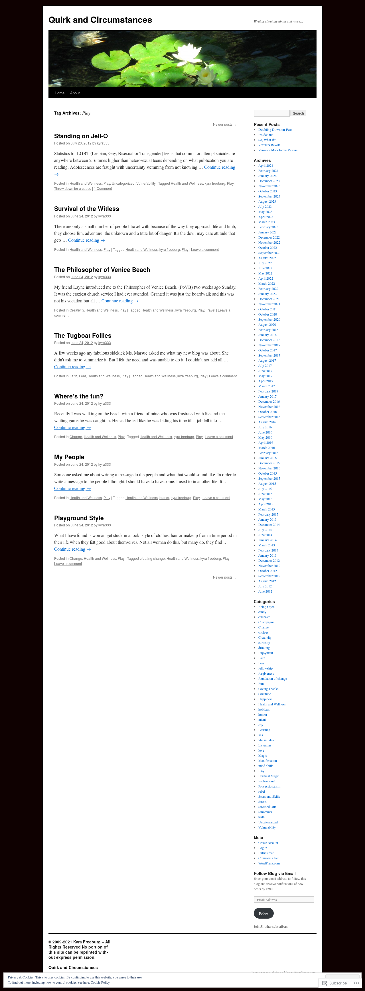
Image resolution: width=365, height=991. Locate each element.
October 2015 (267, 473)
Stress (262, 801)
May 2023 (265, 211)
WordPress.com (269, 863)
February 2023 (268, 227)
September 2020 (269, 319)
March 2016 (266, 447)
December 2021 (269, 298)
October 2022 (267, 247)
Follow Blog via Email (275, 873)
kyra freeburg (215, 183)
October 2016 (267, 411)
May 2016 (265, 437)
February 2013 (268, 550)
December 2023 (269, 180)
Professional (266, 781)
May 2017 (265, 375)
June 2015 (265, 493)
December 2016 (269, 401)
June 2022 (265, 268)
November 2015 (269, 468)
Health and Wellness (86, 183)
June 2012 (265, 591)
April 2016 (265, 442)
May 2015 (265, 498)
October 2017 (267, 350)
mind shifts (265, 765)
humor (164, 497)
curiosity (264, 642)
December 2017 (269, 339)
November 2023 (269, 186)
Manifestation (267, 760)
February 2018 (268, 329)
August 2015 (267, 483)
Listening (264, 745)
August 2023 (267, 201)
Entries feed (266, 852)
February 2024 (268, 170)
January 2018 (267, 334)
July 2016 (265, 427)
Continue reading (86, 240)
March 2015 (266, 509)
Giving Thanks (268, 688)
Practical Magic (268, 776)
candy (262, 611)
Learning (264, 729)
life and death (267, 740)
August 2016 (267, 422)
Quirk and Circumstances (100, 19)
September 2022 (269, 252)
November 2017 (269, 345)
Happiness (265, 699)
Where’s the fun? (79, 396)
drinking (264, 647)
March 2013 (266, 545)
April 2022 (265, 278)
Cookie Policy (100, 982)
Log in (262, 847)
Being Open (266, 606)
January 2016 (267, 457)
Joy (260, 724)
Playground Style (79, 517)
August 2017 (267, 360)
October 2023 (267, 191)
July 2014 (265, 529)
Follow (264, 913)
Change (76, 436)
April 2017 (265, 381)
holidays (264, 709)
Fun (261, 683)
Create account (268, 842)
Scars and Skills (269, 796)
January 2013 (267, 555)
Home (59, 92)
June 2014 (265, 534)
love (261, 750)
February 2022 (268, 288)
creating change (152, 558)
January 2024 (267, 175)
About (75, 92)
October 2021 (267, 309)
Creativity (77, 310)
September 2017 (269, 355)
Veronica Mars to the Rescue (277, 150)
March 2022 (266, 283)
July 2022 (265, 263)
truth (261, 817)
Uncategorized (123, 183)
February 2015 (268, 514)
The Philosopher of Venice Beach (102, 269)
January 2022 (267, 293)
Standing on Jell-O (81, 135)
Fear (82, 375)
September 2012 (269, 575)
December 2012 (269, 560)
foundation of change (272, 678)
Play (107, 183)
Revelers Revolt (269, 145)
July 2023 (265, 206)
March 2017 (266, 386)
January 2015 (267, 519)
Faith (73, 375)
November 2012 (269, 565)
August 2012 (267, 581)
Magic (262, 755)
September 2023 (269, 196)
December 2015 (269, 463)
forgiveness (266, 673)
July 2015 (265, 488)
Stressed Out (267, 806)
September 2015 (269, 478)
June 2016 (265, 432)
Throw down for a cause (72, 188)
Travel (210, 310)
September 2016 (269, 416)
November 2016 (269, 406)
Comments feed (268, 858)
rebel (261, 791)
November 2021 (269, 304)
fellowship (265, 668)
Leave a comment (205, 249)
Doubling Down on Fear (275, 129)
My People (69, 456)
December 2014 (269, 524)
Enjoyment (265, 652)
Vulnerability (146, 183)
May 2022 (265, 273)
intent (262, 719)
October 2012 (267, 570)
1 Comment (103, 188)
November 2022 (269, 242)
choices (263, 632)
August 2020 (267, 324)
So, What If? (266, 139)
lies (260, 734)
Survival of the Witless (86, 208)
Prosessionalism (269, 786)
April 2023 (265, 216)
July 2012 (265, 586)
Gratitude (264, 693)
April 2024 (265, 165)
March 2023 (266, 221)
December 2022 (269, 237)
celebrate (264, 616)
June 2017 (265, 370)
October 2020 (267, 314)
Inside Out (265, 134)
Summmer (265, 811)
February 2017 (268, 391)
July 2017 (265, 365)
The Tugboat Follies (82, 335)
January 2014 (267, 540)
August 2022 (267, 257)
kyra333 (103, 143)
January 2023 (267, 232)
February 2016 (268, 452)
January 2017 (267, 396)
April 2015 (265, 504)
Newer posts (225, 124)
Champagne (266, 622)
